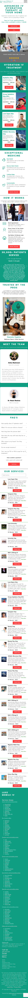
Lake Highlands (8, 940)
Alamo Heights (8, 884)
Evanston (7, 921)
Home (3, 960)
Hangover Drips (6, 962)
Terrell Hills (7, 885)
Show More (23, 485)
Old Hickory (8, 901)
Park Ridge (7, 922)
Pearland (7, 848)
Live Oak (7, 879)
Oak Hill (7, 903)
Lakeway (7, 811)
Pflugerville (7, 808)
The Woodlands (9, 851)
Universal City (8, 878)
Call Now (14, 464)
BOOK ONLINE (14, 26)
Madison (7, 893)
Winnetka (7, 909)
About (3, 961)
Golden (6, 867)
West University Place (10, 850)
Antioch (7, 900)
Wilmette (7, 916)
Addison (7, 931)
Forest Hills (7, 904)
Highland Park (8, 918)
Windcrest (7, 882)
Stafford (6, 847)
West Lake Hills (9, 814)
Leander (7, 807)
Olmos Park (8, 886)
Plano (6, 930)
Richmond (7, 845)
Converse (7, 881)
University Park (8, 937)
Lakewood (7, 860)
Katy (6, 840)
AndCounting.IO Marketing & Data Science (17, 994)
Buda (6, 815)
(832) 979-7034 (6, 951)
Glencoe (7, 914)
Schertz (7, 877)
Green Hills (7, 896)
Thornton (7, 862)
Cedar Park (7, 806)
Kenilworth (7, 915)
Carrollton (7, 934)
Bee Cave (7, 813)
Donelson (7, 897)
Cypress (7, 854)
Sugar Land (8, 841)
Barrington (7, 912)
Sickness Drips (5, 968)
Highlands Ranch (9, 869)
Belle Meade (8, 894)
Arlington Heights (9, 923)
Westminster (8, 870)
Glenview (7, 919)
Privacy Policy (17, 987)
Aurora (6, 859)
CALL (14, 30)
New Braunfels (8, 875)
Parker (6, 866)
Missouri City (8, 842)
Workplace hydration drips (9, 967)
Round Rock (8, 804)
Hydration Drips (6, 965)
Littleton (7, 863)
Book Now (9, 87)
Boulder (7, 864)
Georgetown (8, 810)
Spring (6, 852)
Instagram (4, 955)
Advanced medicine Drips (8, 964)
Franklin (6, 892)
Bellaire (6, 844)
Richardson (7, 928)
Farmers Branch (9, 933)
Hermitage (7, 899)
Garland (7, 936)
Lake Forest (8, 911)
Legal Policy (10, 987)
